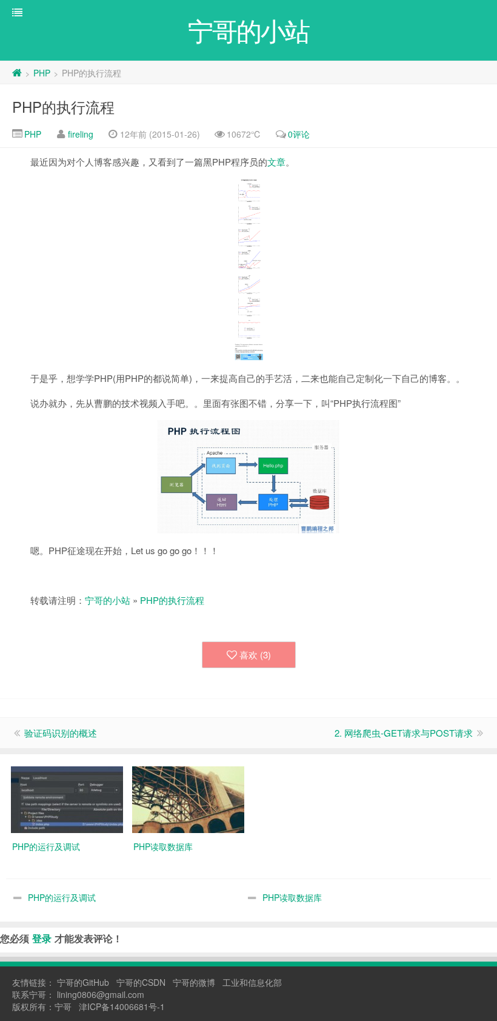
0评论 (299, 134)
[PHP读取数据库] (188, 798)
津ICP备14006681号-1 (122, 1006)
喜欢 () (255, 654)
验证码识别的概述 (60, 732)
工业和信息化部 (252, 982)
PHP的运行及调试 (62, 897)
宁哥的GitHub (83, 982)
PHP (41, 73)
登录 (42, 938)
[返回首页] (17, 73)
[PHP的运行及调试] (67, 798)
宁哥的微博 (194, 982)
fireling (80, 134)
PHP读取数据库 (292, 897)
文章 (276, 161)
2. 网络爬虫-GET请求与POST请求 (404, 732)
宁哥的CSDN (140, 982)
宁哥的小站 (107, 600)
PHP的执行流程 (63, 106)
